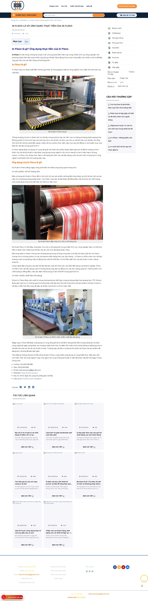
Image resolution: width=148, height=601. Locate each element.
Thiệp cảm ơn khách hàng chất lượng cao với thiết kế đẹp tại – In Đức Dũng (59, 532)
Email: (26, 574)
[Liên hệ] (3, 598)
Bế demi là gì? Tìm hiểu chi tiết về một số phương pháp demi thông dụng (89, 483)
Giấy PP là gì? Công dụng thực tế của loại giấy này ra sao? (28, 532)
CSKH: (27, 570)
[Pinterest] (123, 567)
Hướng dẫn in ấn (27, 578)
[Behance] (127, 567)
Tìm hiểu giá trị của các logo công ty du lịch (26, 483)
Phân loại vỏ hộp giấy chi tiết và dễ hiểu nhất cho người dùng (121, 116)
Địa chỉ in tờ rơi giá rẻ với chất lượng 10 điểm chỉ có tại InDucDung (26, 434)
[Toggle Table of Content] (25, 42)
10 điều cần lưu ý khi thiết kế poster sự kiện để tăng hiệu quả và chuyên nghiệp (58, 483)
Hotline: (26, 567)
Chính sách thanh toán (58, 567)
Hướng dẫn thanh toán (27, 582)
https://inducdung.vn (29, 373)
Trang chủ (53, 6)
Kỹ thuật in (24, 20)
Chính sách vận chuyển (58, 574)
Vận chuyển (90, 567)
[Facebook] (115, 567)
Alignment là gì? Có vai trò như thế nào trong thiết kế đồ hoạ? (120, 129)
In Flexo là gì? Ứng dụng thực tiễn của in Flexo (46, 20)
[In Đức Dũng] (17, 6)
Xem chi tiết (26, 447)
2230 (26, 33)
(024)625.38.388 (127, 6)
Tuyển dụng (58, 578)
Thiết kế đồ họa (77, 6)
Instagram (37, 379)
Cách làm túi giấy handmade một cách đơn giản (59, 434)
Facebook (26, 379)
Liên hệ (89, 6)
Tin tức (64, 6)
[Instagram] (119, 567)
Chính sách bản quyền (58, 570)
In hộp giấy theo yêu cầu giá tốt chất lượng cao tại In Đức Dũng (89, 434)
